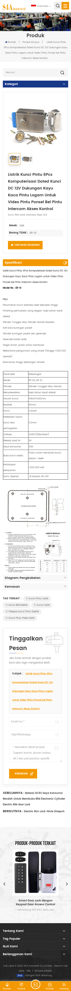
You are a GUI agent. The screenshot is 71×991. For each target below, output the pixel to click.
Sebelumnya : (13, 792)
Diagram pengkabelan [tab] (23, 577)
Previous (4, 883)
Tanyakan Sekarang (27, 245)
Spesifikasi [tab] (13, 262)
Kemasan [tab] (12, 586)
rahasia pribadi (43, 971)
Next (67, 883)
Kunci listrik (43, 605)
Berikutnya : (13, 811)
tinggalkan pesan (35, 984)
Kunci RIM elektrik (18, 605)
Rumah (12, 42)
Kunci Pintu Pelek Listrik (21, 618)
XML (28, 971)
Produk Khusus (31, 42)
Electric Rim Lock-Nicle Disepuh (44, 812)
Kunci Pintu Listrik (38, 598)
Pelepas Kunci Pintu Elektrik (24, 611)
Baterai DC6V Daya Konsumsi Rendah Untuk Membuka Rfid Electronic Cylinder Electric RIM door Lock (34, 799)
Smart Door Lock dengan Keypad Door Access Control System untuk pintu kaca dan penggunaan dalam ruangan (35, 902)
